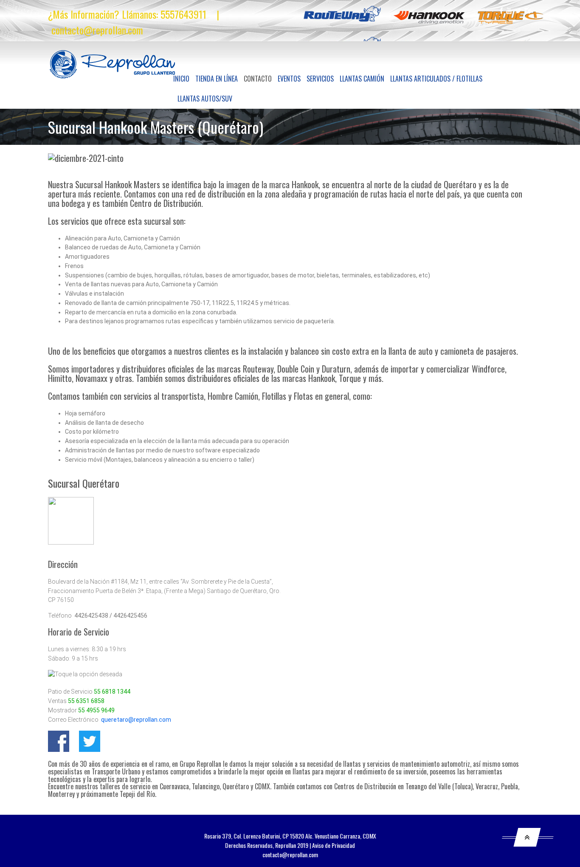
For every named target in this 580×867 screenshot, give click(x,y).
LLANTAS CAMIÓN (362, 78)
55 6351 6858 (86, 701)
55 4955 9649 (96, 710)
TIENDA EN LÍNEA (216, 78)
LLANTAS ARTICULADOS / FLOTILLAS (436, 78)
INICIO (181, 78)
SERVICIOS (320, 78)
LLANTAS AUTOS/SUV (204, 98)
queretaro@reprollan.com (136, 719)
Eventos (289, 78)
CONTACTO (258, 78)
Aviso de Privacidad (333, 845)
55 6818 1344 (112, 691)
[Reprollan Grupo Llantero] (112, 64)
